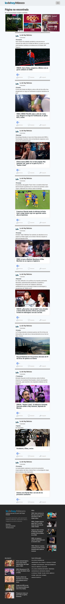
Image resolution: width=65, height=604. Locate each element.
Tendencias (19, 376)
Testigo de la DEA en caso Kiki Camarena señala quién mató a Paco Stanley (22, 587)
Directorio (8, 524)
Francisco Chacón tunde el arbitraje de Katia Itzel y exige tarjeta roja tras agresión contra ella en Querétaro (31, 213)
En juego (18, 183)
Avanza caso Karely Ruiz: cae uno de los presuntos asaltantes (29, 493)
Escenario (19, 39)
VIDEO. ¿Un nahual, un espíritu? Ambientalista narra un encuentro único (38, 540)
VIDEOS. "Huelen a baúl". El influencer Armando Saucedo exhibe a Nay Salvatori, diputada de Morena (31, 406)
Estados (18, 87)
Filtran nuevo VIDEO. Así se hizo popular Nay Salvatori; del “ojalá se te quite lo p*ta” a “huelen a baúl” (31, 163)
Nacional (18, 135)
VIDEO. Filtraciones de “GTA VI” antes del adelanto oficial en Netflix (23, 571)
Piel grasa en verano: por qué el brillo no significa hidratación (22, 594)
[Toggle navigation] (58, 3)
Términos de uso (10, 527)
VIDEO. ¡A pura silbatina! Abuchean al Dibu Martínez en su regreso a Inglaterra (30, 260)
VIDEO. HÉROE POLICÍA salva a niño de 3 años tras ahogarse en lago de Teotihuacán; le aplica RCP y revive (32, 115)
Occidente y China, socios (24, 448)
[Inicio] (15, 3)
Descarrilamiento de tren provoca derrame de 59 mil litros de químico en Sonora (32, 357)
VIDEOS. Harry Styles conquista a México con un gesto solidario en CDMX (32, 69)
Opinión (18, 426)
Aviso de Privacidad (10, 525)
